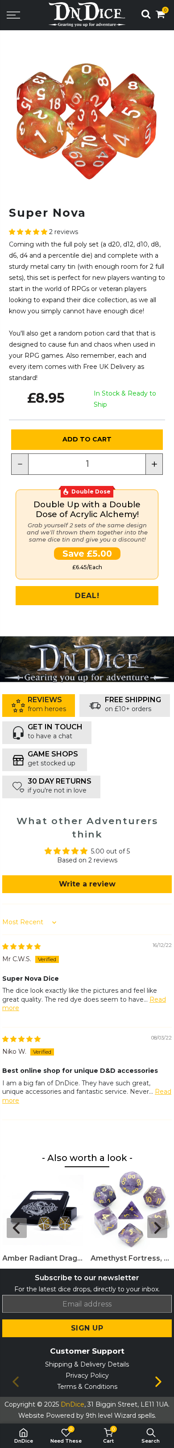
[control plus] (154, 464)
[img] (21, 946)
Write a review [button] (87, 884)
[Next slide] (157, 1228)
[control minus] (19, 464)
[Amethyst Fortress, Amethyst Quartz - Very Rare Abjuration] (131, 1210)
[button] (29, 232)
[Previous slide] (17, 1228)
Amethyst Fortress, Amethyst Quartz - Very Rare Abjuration (131, 1258)
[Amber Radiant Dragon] (43, 1210)
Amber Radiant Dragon (43, 1258)
